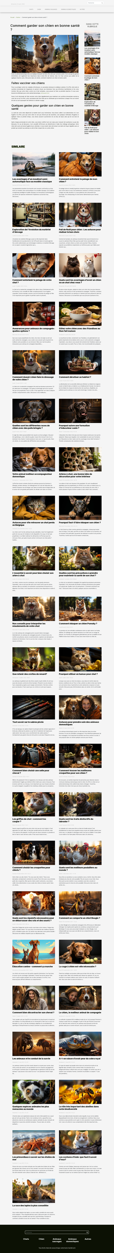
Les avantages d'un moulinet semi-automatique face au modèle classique (92, 51)
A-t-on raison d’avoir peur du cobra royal (79, 1058)
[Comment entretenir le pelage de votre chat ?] (33, 265)
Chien (39, 9)
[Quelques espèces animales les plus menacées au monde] (33, 1092)
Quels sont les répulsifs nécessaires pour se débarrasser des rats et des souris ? (33, 919)
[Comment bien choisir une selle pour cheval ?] (33, 756)
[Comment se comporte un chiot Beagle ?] (80, 903)
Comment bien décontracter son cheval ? (33, 1012)
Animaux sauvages (51, 9)
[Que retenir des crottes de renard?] (33, 659)
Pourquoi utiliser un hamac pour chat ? (78, 674)
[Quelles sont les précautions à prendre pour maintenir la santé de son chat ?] (80, 558)
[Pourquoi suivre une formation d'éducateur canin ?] (80, 411)
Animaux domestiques (68, 9)
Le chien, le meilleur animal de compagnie (80, 1012)
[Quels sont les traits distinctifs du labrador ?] (80, 804)
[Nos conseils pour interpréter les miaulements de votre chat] (33, 609)
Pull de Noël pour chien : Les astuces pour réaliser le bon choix (91, 130)
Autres (82, 9)
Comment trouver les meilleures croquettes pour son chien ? (75, 771)
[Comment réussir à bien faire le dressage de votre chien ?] (33, 362)
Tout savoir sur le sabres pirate (28, 722)
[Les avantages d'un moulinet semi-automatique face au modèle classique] (92, 38)
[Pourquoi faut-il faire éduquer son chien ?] (80, 508)
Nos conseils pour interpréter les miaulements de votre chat (28, 624)
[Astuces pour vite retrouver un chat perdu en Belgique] (33, 508)
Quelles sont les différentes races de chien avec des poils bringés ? (31, 426)
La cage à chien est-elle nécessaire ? (77, 966)
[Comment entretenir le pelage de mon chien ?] (92, 66)
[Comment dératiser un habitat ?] (80, 362)
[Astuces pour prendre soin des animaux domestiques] (80, 707)
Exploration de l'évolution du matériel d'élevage (91, 104)
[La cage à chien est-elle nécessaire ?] (80, 952)
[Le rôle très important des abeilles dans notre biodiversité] (80, 1092)
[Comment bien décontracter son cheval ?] (33, 998)
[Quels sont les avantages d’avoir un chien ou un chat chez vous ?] (80, 265)
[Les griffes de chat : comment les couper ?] (33, 804)
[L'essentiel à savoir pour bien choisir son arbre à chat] (33, 558)
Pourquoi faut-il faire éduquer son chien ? (80, 522)
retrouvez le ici (45, 93)
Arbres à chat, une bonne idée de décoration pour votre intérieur (75, 475)
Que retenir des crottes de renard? (29, 674)
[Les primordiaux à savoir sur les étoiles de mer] (33, 1142)
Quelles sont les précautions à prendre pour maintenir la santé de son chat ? (78, 574)
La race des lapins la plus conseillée (30, 1205)
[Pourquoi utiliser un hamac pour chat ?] (80, 659)
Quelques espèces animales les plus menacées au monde (30, 1107)
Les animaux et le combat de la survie (31, 1058)
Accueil (12, 17)
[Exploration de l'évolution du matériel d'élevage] (92, 92)
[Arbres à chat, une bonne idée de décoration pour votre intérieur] (80, 459)
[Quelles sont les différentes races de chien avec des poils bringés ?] (33, 411)
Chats (31, 9)
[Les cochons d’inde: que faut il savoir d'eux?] (80, 1142)
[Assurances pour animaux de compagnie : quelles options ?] (33, 314)
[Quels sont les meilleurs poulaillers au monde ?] (80, 853)
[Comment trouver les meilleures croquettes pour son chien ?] (80, 756)
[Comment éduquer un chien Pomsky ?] (80, 609)
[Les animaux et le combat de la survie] (33, 1044)
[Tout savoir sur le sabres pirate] (33, 707)
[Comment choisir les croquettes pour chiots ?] (33, 853)
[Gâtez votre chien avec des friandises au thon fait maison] (80, 314)
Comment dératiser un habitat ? (75, 377)
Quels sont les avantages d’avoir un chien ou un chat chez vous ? (80, 281)
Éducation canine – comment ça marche (32, 966)
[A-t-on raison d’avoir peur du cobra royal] (80, 1044)
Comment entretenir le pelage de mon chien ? (91, 78)
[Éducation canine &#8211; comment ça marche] (33, 952)
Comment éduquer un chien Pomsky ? (78, 623)
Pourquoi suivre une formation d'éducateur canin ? (74, 426)
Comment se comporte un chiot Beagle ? (79, 918)
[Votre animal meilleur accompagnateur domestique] (33, 459)
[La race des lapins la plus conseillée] (33, 1191)
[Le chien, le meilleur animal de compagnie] (80, 998)
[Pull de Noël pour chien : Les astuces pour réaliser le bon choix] (92, 117)
